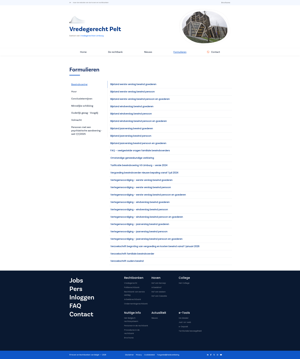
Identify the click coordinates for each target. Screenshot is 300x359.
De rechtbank (115, 52)
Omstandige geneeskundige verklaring (132, 158)
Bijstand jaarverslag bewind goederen (131, 128)
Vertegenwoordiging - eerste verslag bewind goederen (141, 180)
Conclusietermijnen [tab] (81, 98)
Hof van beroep (158, 283)
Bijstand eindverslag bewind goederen (131, 106)
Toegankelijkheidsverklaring (168, 355)
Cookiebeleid (149, 355)
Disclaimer (129, 355)
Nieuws (148, 52)
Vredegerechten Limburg (92, 35)
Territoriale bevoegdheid (190, 331)
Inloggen (81, 297)
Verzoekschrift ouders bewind (127, 261)
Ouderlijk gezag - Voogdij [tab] (84, 112)
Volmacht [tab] (76, 120)
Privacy (139, 355)
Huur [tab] (74, 91)
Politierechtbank (131, 287)
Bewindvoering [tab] (79, 84)
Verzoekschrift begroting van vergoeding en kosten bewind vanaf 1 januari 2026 (154, 246)
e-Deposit (183, 326)
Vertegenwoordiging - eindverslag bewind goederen (140, 202)
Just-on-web (185, 322)
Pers (75, 289)
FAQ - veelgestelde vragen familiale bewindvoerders (140, 150)
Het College (184, 283)
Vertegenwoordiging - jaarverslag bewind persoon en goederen (146, 239)
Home (83, 52)
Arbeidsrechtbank (132, 299)
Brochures (225, 2)
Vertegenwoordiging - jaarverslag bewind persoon (138, 231)
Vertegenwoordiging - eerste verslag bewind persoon (140, 187)
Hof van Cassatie (159, 296)
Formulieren (179, 52)
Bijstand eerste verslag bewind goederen (133, 84)
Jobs (76, 280)
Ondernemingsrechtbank (136, 303)
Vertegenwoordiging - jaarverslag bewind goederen (139, 224)
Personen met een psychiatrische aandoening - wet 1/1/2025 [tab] (86, 130)
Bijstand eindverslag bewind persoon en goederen (138, 121)
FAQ (75, 306)
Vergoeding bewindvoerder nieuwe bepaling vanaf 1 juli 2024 (144, 172)
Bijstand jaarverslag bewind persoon (130, 135)
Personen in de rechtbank (136, 325)
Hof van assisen (158, 291)
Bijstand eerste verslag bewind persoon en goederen (140, 99)
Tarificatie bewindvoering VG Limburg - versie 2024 (138, 165)
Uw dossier (184, 318)
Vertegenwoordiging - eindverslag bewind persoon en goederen (146, 216)
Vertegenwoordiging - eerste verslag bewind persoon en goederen (148, 194)
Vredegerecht (130, 283)
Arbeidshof (156, 287)
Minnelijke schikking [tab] (82, 105)
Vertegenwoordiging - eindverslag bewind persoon (139, 209)
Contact (215, 52)
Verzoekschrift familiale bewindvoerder (132, 253)
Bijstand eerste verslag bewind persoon (132, 91)
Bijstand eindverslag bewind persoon (131, 113)
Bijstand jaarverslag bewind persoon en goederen (138, 143)
